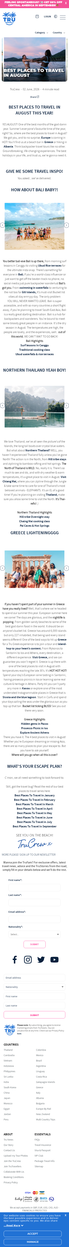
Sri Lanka (8, 1076)
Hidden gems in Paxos (34, 724)
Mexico (39, 1055)
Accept (32, 1234)
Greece (48, 142)
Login (47, 16)
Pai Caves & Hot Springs (34, 526)
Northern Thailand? (37, 450)
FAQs (37, 1139)
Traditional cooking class (34, 350)
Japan (7, 1098)
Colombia (41, 1050)
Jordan (7, 1114)
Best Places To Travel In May (34, 813)
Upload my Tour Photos (16, 1155)
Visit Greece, (40, 657)
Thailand (8, 1050)
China (7, 1092)
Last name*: (15, 895)
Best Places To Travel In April (34, 809)
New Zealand (43, 1114)
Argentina (41, 1066)
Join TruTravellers (12, 1166)
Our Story (8, 1145)
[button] (2, 227)
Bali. (21, 274)
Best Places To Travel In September (34, 826)
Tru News (8, 1139)
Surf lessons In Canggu (34, 345)
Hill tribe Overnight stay (34, 517)
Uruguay (40, 1071)
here (19, 1033)
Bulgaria (40, 1103)
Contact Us (9, 1150)
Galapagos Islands (45, 1082)
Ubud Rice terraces (49, 265)
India (6, 1082)
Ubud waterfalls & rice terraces (34, 354)
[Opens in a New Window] (15, 960)
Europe (45, 138)
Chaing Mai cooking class (34, 521)
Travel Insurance (43, 1145)
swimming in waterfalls (34, 288)
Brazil (39, 1060)
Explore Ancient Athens (34, 733)
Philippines (9, 1071)
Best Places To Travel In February (34, 800)
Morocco (8, 1103)
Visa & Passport (42, 1150)
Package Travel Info (44, 1161)
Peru (6, 1119)
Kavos (26, 688)
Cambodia (9, 1055)
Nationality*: (15, 927)
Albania (8, 146)
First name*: (15, 880)
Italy (38, 1092)
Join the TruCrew (12, 1161)
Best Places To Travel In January (35, 795)
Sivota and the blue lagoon (19, 697)
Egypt (7, 1108)
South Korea (10, 1087)
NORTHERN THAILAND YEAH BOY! (34, 370)
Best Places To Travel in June (34, 817)
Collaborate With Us (14, 1171)
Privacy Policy (11, 1182)
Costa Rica (41, 1076)
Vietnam (8, 1060)
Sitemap (39, 1166)
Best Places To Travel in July (34, 822)
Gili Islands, (29, 292)
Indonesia (9, 1066)
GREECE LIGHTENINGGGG (34, 533)
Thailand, (52, 495)
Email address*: (17, 912)
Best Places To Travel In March (34, 804)
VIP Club (39, 1155)
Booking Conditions (14, 1177)
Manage (33, 1242)
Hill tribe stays (57, 459)
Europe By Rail (43, 1108)
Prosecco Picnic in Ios (34, 728)
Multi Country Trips (45, 1119)
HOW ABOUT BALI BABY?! (34, 190)
